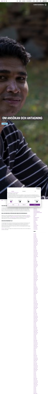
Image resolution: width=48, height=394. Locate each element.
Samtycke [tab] (12, 191)
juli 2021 (35, 294)
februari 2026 (35, 238)
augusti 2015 (35, 370)
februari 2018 (35, 340)
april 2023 (35, 270)
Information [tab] (24, 191)
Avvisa (13, 204)
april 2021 (35, 298)
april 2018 (35, 337)
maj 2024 (35, 257)
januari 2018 (35, 341)
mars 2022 (35, 285)
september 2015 (36, 369)
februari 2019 (35, 327)
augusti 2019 (35, 321)
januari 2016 (35, 364)
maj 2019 (35, 323)
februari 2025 (35, 250)
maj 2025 (35, 246)
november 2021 (36, 289)
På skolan (35, 222)
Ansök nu (5, 123)
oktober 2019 (35, 318)
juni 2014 (35, 388)
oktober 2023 (35, 266)
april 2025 (35, 247)
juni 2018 (35, 335)
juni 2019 (35, 322)
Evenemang (35, 213)
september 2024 (36, 256)
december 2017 (36, 342)
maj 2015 (35, 374)
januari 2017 (35, 356)
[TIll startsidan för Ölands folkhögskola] (40, 4)
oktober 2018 (35, 331)
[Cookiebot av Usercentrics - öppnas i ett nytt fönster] (36, 188)
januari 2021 (35, 302)
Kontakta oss (3, 228)
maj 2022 (35, 283)
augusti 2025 (35, 245)
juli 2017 (35, 349)
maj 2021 (35, 297)
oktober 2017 (35, 345)
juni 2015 (35, 373)
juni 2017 (35, 350)
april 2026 (35, 236)
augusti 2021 (35, 293)
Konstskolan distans (36, 217)
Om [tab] (35, 191)
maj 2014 (35, 389)
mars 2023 (35, 271)
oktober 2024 (35, 255)
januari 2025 (35, 251)
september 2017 (36, 346)
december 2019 (36, 316)
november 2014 (36, 382)
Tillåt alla (35, 204)
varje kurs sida (26, 217)
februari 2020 (35, 313)
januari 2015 (35, 379)
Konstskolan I (35, 218)
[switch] (20, 201)
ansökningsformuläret (12, 217)
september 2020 (36, 307)
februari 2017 (35, 355)
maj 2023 (35, 269)
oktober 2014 (35, 383)
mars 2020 (35, 312)
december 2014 (36, 380)
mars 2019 (35, 326)
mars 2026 (35, 237)
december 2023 (36, 264)
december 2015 (36, 365)
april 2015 (35, 375)
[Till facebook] (2, 1)
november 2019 (36, 317)
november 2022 (36, 276)
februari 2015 (35, 378)
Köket (34, 216)
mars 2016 (35, 361)
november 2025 (36, 241)
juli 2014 (35, 387)
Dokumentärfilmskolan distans (38, 212)
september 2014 (36, 384)
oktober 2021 (35, 290)
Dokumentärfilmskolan (15, 216)
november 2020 (36, 304)
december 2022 (36, 275)
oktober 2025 (35, 242)
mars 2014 (35, 392)
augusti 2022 (35, 280)
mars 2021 (35, 299)
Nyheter (35, 221)
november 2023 (36, 265)
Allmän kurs (35, 208)
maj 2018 (35, 336)
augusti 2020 (35, 308)
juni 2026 (35, 233)
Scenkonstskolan (36, 225)
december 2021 (36, 288)
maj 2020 (35, 309)
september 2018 (36, 332)
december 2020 (36, 303)
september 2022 (36, 279)
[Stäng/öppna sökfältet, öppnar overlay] (6, 1)
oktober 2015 (35, 368)
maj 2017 (35, 351)
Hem (2, 200)
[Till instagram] (4, 1)
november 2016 (36, 359)
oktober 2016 (35, 360)
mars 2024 (35, 260)
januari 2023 (35, 274)
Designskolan (28, 215)
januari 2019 (35, 328)
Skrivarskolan (35, 227)
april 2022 (35, 284)
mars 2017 (35, 354)
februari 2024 (35, 261)
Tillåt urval (24, 204)
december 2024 (36, 252)
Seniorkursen (35, 226)
